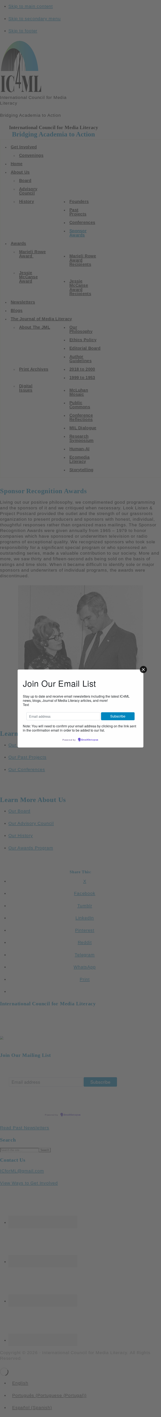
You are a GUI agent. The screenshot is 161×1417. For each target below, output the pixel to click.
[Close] (143, 669)
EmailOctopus (90, 740)
